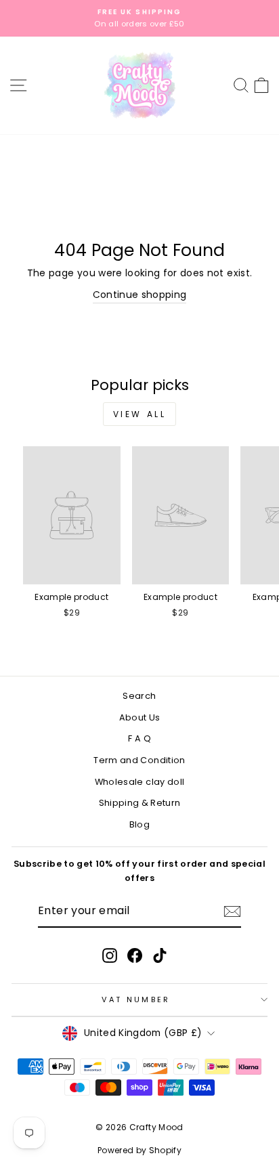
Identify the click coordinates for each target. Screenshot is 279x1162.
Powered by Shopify (139, 1150)
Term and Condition (139, 760)
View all (140, 414)
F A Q (139, 738)
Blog (139, 824)
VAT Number (136, 999)
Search (139, 696)
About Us (139, 717)
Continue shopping (140, 294)
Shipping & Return (140, 803)
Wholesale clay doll (140, 782)
